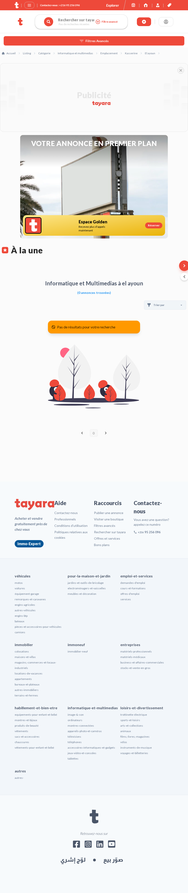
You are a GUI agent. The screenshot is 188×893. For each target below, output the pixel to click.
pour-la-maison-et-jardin (89, 576)
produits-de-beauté (27, 725)
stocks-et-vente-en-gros (135, 668)
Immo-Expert (29, 543)
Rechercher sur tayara (110, 532)
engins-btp (21, 615)
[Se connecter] (166, 21)
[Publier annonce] (144, 21)
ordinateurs (75, 720)
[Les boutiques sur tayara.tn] (133, 5)
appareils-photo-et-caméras (85, 731)
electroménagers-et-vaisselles (87, 588)
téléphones (75, 742)
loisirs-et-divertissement (141, 708)
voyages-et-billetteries (134, 753)
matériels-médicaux (132, 657)
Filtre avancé (110, 21)
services (125, 599)
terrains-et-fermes (26, 695)
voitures (20, 588)
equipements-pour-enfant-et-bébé (36, 714)
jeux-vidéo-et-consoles (82, 753)
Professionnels (65, 519)
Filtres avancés (104, 526)
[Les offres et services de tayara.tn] (169, 5)
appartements (23, 679)
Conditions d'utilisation (71, 526)
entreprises (130, 644)
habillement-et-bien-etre (36, 708)
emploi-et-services (136, 576)
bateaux (19, 621)
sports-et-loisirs (130, 720)
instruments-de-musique (136, 747)
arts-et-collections (131, 725)
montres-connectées (81, 725)
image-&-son (76, 714)
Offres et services (107, 538)
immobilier (24, 644)
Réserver (154, 225)
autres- (19, 777)
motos (19, 583)
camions (20, 632)
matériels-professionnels (136, 651)
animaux (125, 731)
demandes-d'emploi (132, 583)
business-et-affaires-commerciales (142, 662)
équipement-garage (27, 593)
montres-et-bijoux (26, 720)
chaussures (22, 742)
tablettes (73, 758)
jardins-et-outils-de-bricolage (86, 583)
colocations (22, 651)
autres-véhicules (25, 610)
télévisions (74, 736)
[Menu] (29, 5)
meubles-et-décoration (82, 593)
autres (20, 771)
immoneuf (76, 644)
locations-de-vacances (28, 673)
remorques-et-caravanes (30, 599)
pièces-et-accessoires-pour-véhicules (38, 626)
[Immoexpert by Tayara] (145, 5)
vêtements (21, 731)
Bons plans (102, 545)
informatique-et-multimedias (93, 708)
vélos (123, 742)
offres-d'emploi (129, 593)
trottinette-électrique (133, 714)
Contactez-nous (66, 513)
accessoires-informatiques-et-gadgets (91, 747)
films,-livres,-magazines (134, 736)
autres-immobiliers (27, 690)
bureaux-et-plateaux (27, 684)
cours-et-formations (133, 588)
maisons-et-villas (25, 657)
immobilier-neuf (78, 651)
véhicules (22, 576)
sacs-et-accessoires (27, 736)
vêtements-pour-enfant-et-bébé (34, 747)
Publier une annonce (108, 513)
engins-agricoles (25, 604)
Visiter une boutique (109, 519)
